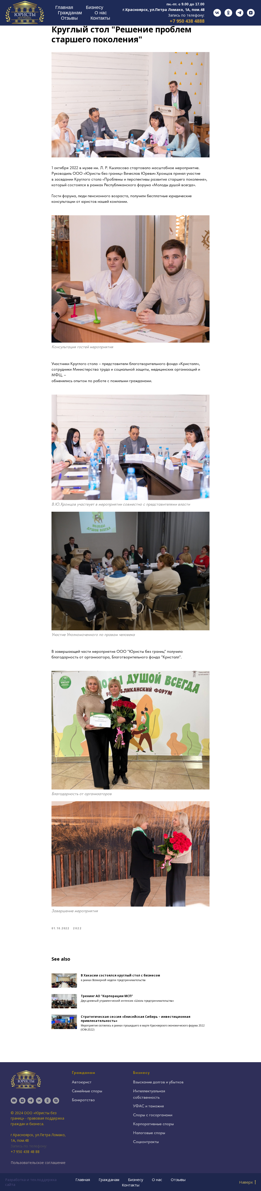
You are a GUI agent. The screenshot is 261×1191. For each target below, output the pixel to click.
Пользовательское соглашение (38, 1162)
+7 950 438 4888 (187, 21)
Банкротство (83, 1099)
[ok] (228, 13)
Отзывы (69, 18)
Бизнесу (94, 7)
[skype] (56, 1100)
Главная (64, 7)
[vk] (217, 13)
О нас (101, 12)
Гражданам (70, 12)
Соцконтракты (146, 1141)
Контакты (100, 18)
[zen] (251, 13)
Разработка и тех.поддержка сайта (31, 1182)
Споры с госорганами (152, 1114)
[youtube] (14, 1100)
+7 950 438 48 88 (25, 1151)
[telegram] (239, 13)
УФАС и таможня (148, 1106)
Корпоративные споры (153, 1123)
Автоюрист (82, 1082)
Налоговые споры (149, 1132)
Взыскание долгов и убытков (158, 1082)
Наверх (246, 1182)
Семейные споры (87, 1090)
